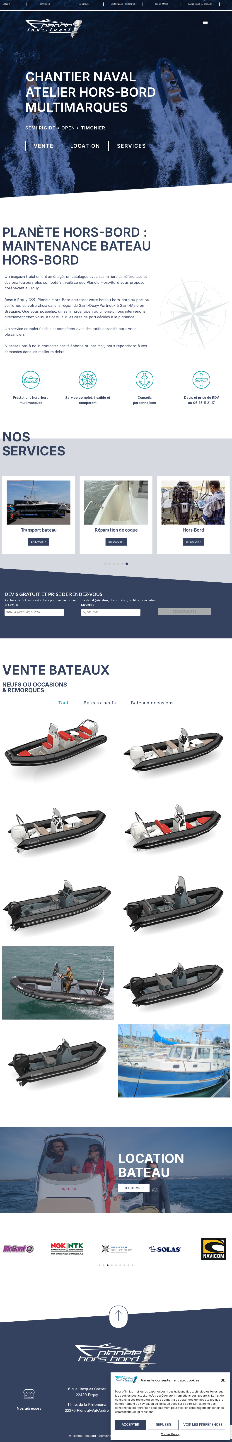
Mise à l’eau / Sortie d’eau (116, 529)
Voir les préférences (203, 1424)
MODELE (87, 605)
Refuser (163, 1424)
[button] (223, 1380)
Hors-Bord (38, 529)
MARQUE (12, 605)
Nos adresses (29, 1408)
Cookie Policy (170, 1434)
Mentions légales (110, 1435)
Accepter (130, 1424)
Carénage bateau (193, 529)
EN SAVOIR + (38, 541)
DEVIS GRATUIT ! (184, 611)
